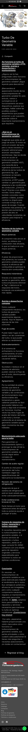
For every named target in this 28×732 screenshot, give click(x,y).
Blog (2, 710)
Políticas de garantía (7, 713)
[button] (2, 6)
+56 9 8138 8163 (12, 1)
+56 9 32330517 (18, 685)
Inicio (3, 702)
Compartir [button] (9, 56)
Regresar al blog (15, 652)
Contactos (4, 708)
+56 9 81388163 (6, 685)
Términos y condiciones (8, 717)
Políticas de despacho (8, 715)
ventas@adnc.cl (6, 682)
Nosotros (4, 704)
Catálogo (4, 706)
